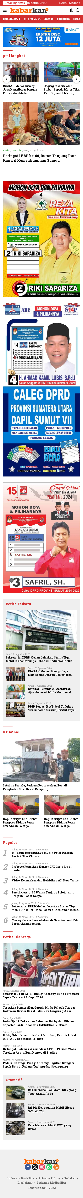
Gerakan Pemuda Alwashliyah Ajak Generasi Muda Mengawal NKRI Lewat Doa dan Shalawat (49, 690)
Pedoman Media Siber (51, 1182)
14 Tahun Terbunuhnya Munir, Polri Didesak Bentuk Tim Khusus (42, 854)
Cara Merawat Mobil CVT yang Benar (49, 1127)
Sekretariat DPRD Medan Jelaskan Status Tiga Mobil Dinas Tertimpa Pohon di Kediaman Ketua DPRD (39, 659)
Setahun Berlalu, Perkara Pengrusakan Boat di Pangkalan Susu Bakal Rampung (35, 787)
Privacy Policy (49, 1178)
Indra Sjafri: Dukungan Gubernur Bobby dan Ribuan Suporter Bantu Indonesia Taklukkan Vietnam (38, 1023)
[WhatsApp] (49, 1167)
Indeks (12, 1178)
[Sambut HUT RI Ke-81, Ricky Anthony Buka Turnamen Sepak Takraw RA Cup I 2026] (41, 965)
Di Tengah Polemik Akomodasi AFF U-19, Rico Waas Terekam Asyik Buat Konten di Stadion (39, 1050)
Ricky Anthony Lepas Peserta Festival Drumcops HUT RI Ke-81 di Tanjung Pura (60, 89)
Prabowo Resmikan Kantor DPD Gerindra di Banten (42, 868)
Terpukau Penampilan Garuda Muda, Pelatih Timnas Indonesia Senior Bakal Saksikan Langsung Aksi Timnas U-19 (39, 1009)
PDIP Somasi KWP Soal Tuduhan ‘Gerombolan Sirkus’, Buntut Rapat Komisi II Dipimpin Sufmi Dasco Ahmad (52, 708)
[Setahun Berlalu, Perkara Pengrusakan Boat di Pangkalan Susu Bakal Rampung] (41, 760)
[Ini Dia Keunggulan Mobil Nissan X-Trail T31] (15, 1110)
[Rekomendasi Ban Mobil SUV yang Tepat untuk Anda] (15, 1093)
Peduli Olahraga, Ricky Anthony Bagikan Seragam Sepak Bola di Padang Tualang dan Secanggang (38, 1064)
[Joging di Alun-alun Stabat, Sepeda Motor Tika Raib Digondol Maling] (21, 72)
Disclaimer (25, 1182)
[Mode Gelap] (71, 10)
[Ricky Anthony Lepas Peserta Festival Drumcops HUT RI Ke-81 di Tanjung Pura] (62, 72)
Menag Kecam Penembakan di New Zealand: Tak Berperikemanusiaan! (45, 921)
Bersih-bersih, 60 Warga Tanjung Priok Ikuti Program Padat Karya (43, 894)
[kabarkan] (29, 10)
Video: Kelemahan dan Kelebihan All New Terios (45, 880)
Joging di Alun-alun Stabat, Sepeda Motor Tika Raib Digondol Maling (21, 89)
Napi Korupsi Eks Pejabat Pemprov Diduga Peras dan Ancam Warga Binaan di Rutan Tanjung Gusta (20, 822)
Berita (6, 150)
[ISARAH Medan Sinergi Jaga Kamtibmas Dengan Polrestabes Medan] (15, 674)
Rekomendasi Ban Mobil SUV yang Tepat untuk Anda (52, 1091)
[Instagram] (42, 1167)
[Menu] (5, 10)
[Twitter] (35, 1167)
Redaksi (69, 1178)
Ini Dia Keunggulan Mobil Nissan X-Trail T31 (51, 1109)
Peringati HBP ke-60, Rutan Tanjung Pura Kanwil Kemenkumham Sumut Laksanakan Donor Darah (40, 160)
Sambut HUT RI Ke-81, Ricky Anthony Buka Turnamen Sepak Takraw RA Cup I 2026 (41, 995)
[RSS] (56, 1167)
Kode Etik (28, 1178)
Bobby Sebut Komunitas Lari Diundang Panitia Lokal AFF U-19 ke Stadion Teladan (39, 1037)
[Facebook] (28, 1167)
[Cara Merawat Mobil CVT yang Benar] (15, 1128)
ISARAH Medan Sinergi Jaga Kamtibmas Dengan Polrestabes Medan (49, 673)
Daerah (16, 150)
